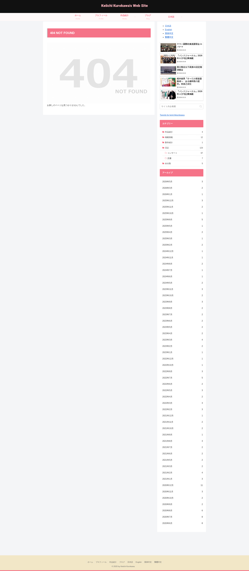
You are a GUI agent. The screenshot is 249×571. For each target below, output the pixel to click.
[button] (200, 106)
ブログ (122, 562)
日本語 (168, 26)
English (168, 30)
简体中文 (169, 33)
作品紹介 (113, 562)
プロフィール (101, 562)
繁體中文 (169, 37)
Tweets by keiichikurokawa (172, 115)
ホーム (90, 562)
